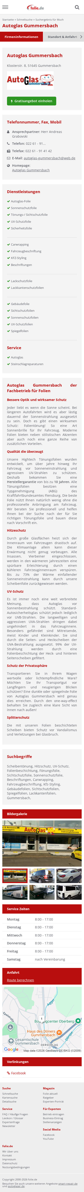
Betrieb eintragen (53, 1114)
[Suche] (76, 7)
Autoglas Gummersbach (31, 170)
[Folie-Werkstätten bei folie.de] (42, 7)
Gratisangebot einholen (33, 101)
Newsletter (8, 1126)
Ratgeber (48, 1097)
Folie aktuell (50, 1093)
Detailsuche (9, 1101)
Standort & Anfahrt (62, 37)
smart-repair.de (67, 1183)
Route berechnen (20, 980)
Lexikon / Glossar (12, 1118)
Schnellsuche (24, 19)
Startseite (8, 19)
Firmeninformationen (21, 37)
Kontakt (7, 1155)
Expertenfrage (11, 1122)
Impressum (9, 1159)
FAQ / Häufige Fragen (15, 1114)
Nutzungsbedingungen (16, 1167)
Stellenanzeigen (52, 1122)
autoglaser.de (16, 1186)
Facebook (18, 1073)
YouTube (48, 1138)
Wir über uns (10, 1151)
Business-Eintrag (53, 1118)
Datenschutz (9, 1163)
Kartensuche (10, 1097)
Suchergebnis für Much (49, 19)
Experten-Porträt (53, 1101)
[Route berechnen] (42, 1019)
